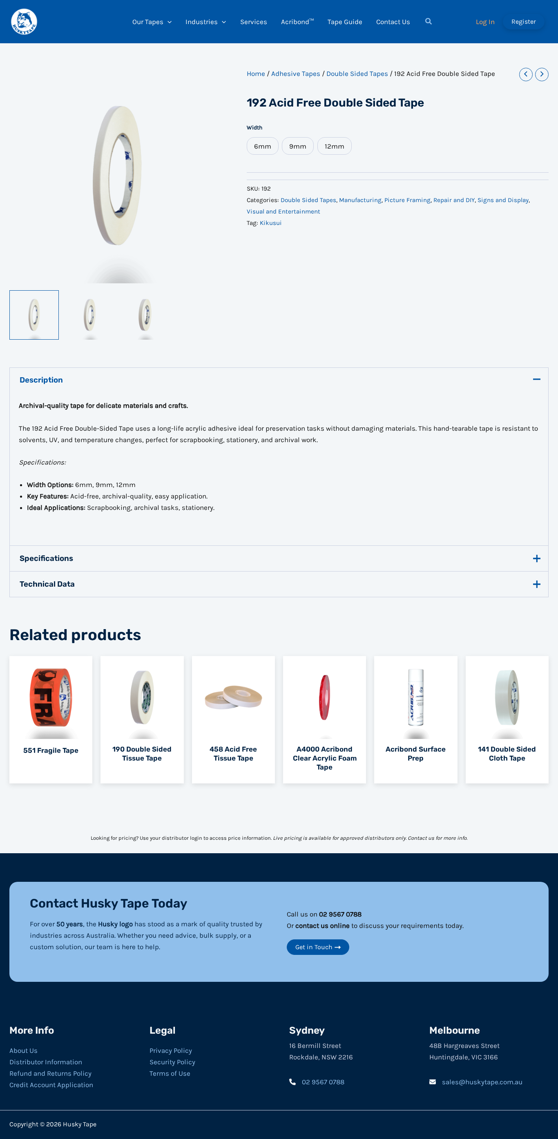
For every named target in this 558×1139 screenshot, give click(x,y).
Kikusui (271, 223)
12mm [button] (334, 146)
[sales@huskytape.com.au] (475, 1082)
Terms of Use (170, 1073)
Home (256, 73)
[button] (429, 22)
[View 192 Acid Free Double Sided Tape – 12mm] (145, 315)
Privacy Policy (171, 1050)
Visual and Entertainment (283, 211)
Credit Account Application (51, 1085)
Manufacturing (360, 200)
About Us (23, 1050)
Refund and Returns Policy (50, 1073)
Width (254, 127)
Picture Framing (407, 200)
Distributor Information (45, 1062)
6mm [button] (262, 146)
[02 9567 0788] (316, 1082)
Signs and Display (503, 200)
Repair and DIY (454, 200)
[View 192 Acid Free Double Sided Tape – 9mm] (89, 315)
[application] (167, 21)
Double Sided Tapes (357, 73)
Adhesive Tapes (295, 73)
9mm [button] (297, 146)
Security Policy (172, 1062)
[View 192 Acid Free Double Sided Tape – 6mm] (34, 315)
